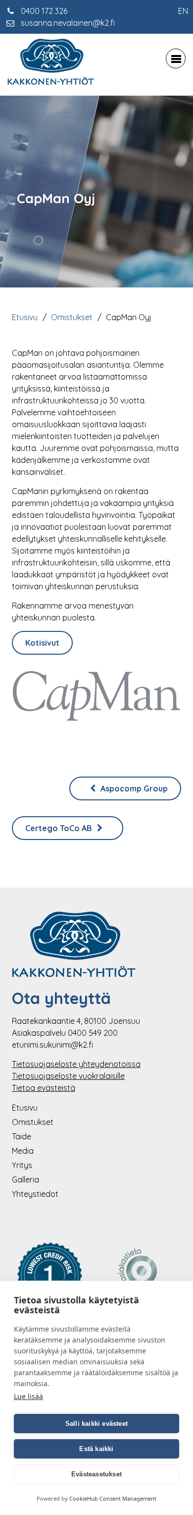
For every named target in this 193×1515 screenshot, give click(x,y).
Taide (21, 1136)
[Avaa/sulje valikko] (176, 58)
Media (23, 1151)
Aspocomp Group (133, 788)
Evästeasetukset (96, 1474)
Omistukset (72, 317)
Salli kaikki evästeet (96, 1423)
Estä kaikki (96, 1449)
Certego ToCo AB (59, 828)
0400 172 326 (44, 11)
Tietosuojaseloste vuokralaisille (68, 1076)
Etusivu (25, 317)
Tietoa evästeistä (43, 1088)
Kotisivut (42, 643)
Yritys (22, 1165)
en (183, 11)
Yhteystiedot (35, 1194)
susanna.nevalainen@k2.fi (68, 23)
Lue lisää (28, 1396)
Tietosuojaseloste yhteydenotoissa (76, 1064)
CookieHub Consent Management (112, 1498)
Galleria (25, 1179)
